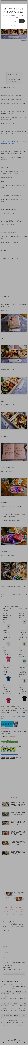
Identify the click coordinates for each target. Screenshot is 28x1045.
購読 (22, 21)
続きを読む (14, 25)
